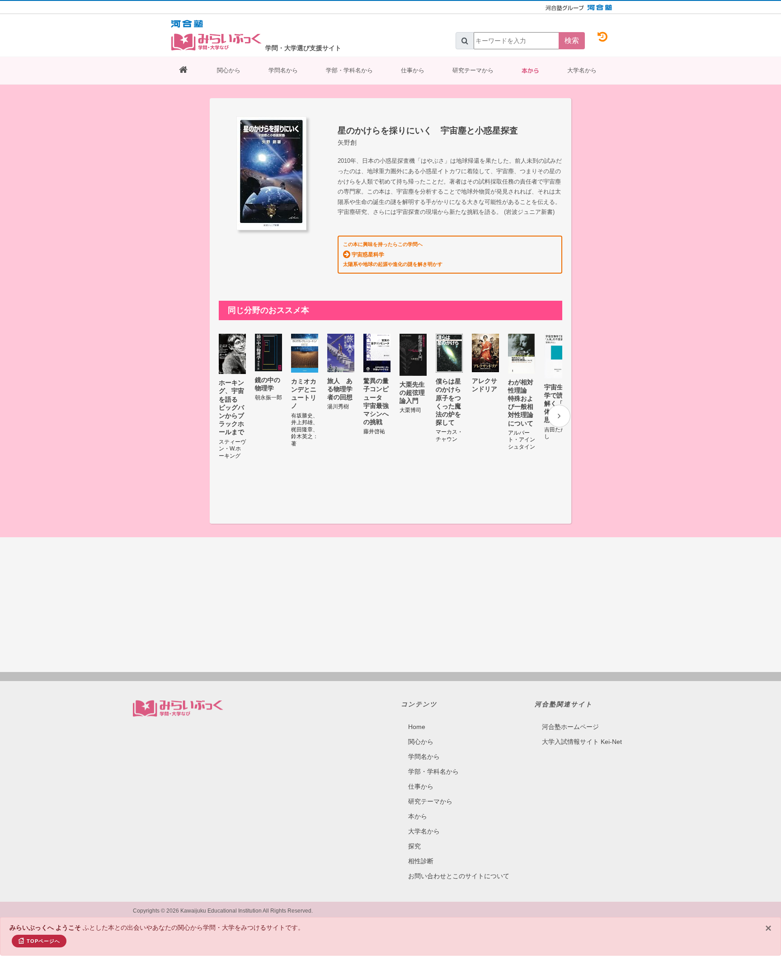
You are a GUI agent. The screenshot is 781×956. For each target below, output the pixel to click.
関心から (228, 70)
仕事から (412, 70)
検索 (572, 40)
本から (530, 70)
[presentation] (559, 416)
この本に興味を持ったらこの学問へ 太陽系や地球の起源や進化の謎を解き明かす (392, 254)
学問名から (283, 70)
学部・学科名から (349, 70)
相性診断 (420, 861)
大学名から (582, 70)
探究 (414, 846)
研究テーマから (473, 70)
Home (416, 726)
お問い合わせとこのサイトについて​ (458, 876)
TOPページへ (43, 941)
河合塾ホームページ (570, 726)
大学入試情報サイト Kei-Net (582, 741)
